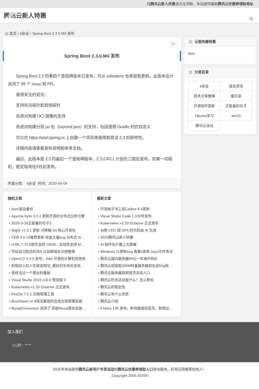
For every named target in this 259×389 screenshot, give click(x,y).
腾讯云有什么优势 (114, 294)
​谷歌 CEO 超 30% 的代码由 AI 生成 (128, 230)
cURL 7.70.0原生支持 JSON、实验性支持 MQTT (49, 244)
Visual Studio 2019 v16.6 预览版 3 (38, 280)
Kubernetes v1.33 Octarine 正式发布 (40, 287)
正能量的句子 (236, 106)
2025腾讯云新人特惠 (116, 237)
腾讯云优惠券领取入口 (135, 369)
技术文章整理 (204, 96)
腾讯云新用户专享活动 (96, 369)
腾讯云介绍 (109, 301)
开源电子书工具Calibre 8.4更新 (125, 209)
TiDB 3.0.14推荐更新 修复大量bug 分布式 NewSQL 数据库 (57, 237)
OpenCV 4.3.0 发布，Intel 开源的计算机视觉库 (48, 259)
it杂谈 (24, 33)
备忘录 (236, 96)
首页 (12, 33)
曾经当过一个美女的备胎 (30, 273)
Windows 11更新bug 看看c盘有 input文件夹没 (136, 251)
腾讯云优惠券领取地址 (235, 4)
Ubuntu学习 (204, 116)
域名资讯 (236, 86)
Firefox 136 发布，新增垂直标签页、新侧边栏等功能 (141, 308)
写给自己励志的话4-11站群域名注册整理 (43, 251)
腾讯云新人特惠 (25, 15)
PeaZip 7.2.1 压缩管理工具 (32, 294)
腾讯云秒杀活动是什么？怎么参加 (127, 280)
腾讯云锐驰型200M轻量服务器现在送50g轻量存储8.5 (142, 266)
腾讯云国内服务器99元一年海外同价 (129, 259)
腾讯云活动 (204, 126)
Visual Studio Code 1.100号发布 (126, 216)
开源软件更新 (204, 106)
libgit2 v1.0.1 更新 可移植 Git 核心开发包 (43, 230)
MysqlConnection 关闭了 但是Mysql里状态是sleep (51, 308)
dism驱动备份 (22, 209)
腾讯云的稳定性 (112, 287)
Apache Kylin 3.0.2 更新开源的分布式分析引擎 (48, 216)
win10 (236, 116)
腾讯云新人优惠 (162, 4)
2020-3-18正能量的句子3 (31, 223)
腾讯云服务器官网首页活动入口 (125, 273)
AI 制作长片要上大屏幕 (118, 244)
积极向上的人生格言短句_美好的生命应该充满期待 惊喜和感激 (60, 266)
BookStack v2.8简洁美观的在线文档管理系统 (46, 301)
